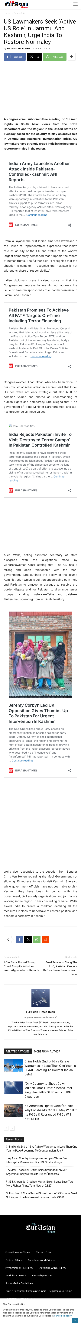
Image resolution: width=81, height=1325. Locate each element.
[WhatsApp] (36, 939)
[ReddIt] (45, 939)
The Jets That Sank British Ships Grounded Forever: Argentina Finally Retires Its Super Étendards (36, 1171)
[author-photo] (40, 1006)
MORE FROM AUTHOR (47, 1051)
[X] (28, 939)
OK (75, 1320)
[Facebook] (19, 939)
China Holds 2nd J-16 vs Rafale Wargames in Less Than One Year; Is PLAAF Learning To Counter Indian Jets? (41, 1148)
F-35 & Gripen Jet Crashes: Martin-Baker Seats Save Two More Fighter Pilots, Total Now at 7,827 (39, 1183)
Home (7, 13)
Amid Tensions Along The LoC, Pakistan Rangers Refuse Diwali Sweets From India (60, 968)
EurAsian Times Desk (18, 48)
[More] (72, 57)
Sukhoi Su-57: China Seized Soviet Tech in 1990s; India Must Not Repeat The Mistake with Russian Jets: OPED (41, 1195)
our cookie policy (63, 1315)
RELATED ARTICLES (18, 1051)
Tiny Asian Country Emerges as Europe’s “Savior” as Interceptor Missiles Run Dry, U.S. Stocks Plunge (36, 1160)
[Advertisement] (40, 89)
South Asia (19, 13)
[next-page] (12, 1128)
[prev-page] (6, 1128)
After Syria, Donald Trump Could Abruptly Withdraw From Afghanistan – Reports (21, 966)
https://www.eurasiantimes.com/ (40, 1017)
